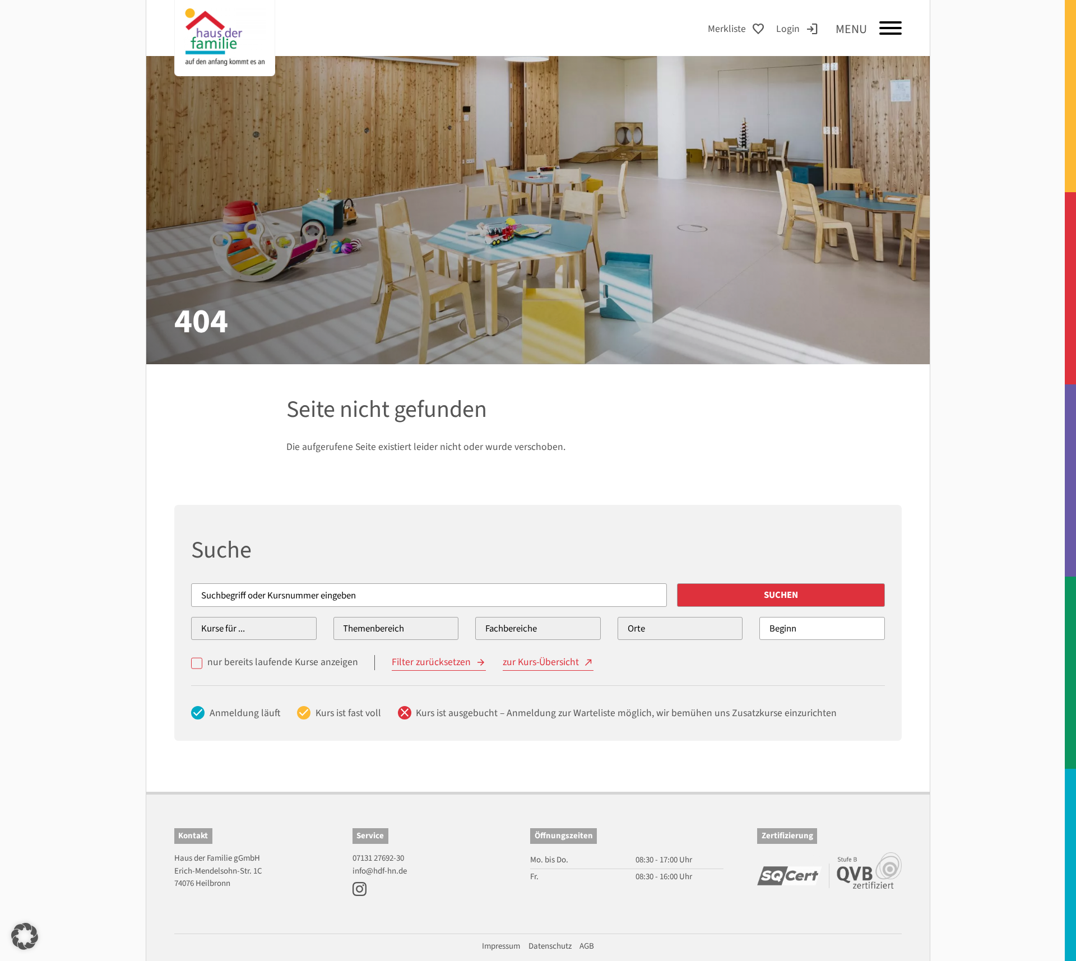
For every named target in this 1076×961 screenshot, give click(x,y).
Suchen (781, 595)
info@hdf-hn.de (380, 871)
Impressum (501, 946)
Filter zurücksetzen (431, 662)
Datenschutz (550, 946)
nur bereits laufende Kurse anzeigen (282, 662)
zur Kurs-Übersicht (541, 662)
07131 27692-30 (378, 858)
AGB (586, 946)
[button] (24, 936)
